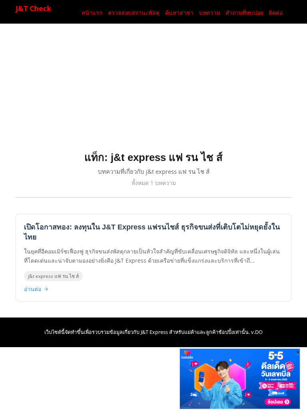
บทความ (209, 13)
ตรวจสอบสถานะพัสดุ (133, 13)
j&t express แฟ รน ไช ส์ (53, 276)
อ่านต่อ (32, 289)
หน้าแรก (92, 13)
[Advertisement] (160, 92)
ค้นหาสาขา (179, 13)
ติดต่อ (276, 13)
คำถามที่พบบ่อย (244, 13)
